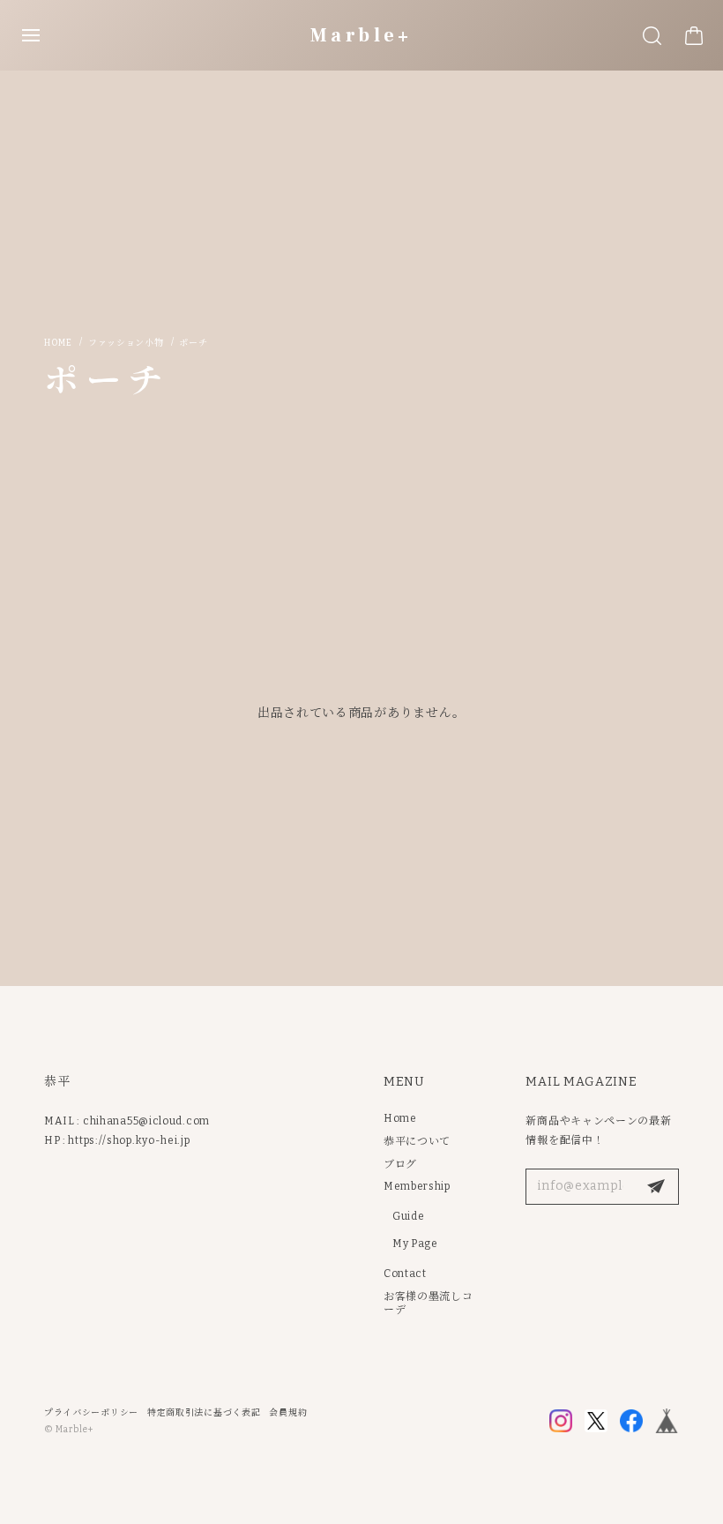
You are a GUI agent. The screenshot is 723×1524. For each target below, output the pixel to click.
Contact (405, 1273)
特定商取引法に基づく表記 (203, 1413)
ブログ (400, 1164)
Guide (408, 1216)
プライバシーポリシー (91, 1413)
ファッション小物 (126, 343)
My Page (415, 1243)
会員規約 (288, 1413)
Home (58, 343)
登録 (656, 1187)
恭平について (417, 1141)
